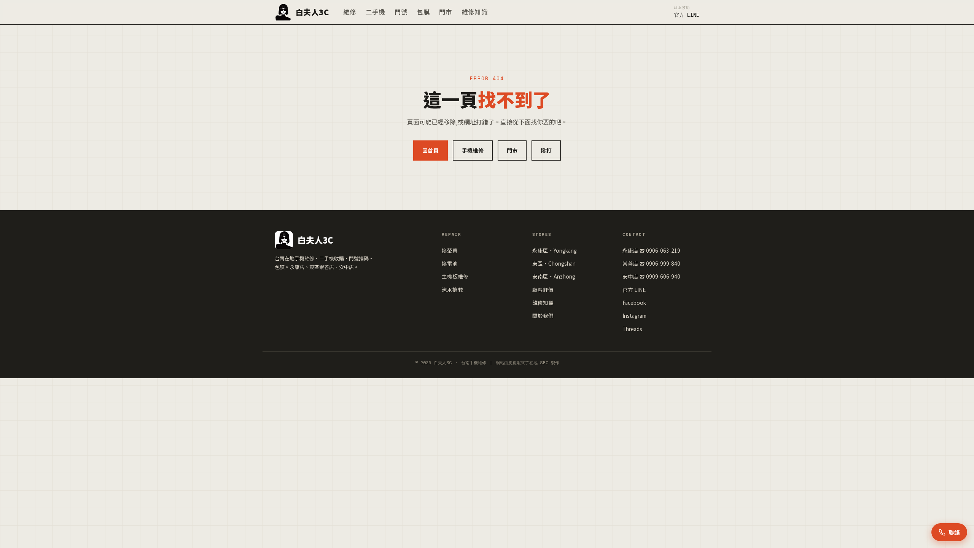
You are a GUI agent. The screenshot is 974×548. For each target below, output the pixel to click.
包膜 (423, 11)
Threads (632, 329)
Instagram (634, 315)
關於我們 (543, 315)
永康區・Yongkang (554, 250)
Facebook (634, 302)
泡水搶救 (452, 289)
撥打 (546, 150)
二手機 (375, 11)
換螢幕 (450, 250)
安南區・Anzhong (553, 276)
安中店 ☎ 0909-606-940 (651, 276)
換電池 (450, 263)
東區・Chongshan (554, 263)
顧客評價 (543, 289)
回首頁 (430, 150)
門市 (445, 11)
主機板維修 (455, 276)
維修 (349, 11)
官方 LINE (634, 289)
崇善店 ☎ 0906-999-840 (651, 263)
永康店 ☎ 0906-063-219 (651, 250)
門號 (401, 11)
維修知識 (475, 11)
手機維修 (473, 150)
